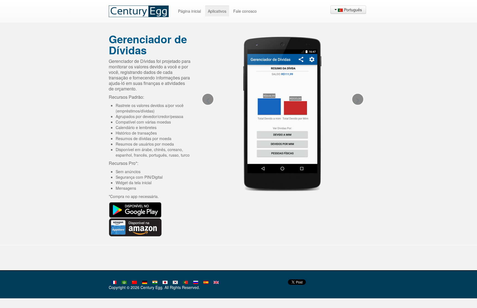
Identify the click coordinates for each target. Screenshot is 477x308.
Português (352, 9)
